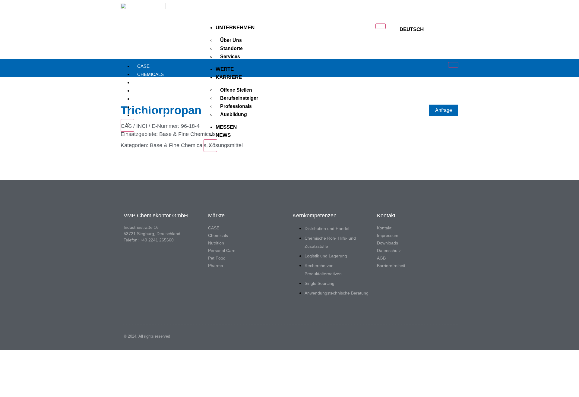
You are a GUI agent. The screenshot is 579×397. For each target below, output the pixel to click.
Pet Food (148, 98)
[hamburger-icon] (380, 26)
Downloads (152, 115)
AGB (381, 258)
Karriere (229, 77)
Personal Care (156, 90)
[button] (449, 30)
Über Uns (231, 40)
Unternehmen (235, 27)
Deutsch (412, 29)
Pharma (147, 106)
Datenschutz (389, 250)
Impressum (387, 235)
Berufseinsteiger (239, 98)
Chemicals (150, 74)
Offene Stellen (236, 90)
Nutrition (149, 82)
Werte (225, 69)
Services (230, 56)
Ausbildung (233, 114)
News (223, 135)
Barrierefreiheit (391, 265)
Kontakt (384, 227)
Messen (226, 127)
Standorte (231, 48)
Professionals (236, 106)
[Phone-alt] (439, 29)
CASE (143, 66)
